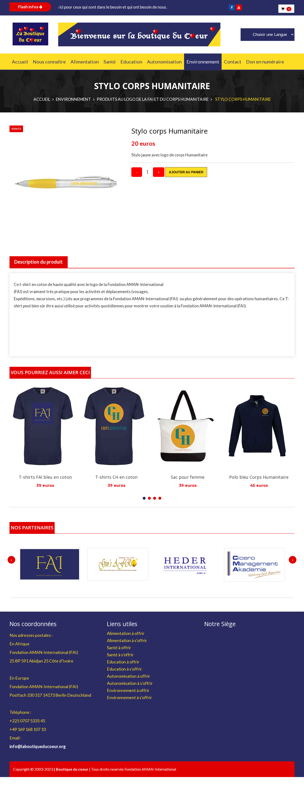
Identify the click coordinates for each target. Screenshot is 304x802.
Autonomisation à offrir (128, 676)
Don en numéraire (265, 61)
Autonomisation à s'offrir (130, 683)
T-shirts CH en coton (55, 477)
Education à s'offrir (124, 669)
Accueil (20, 61)
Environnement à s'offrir (129, 697)
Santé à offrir (119, 647)
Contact (232, 61)
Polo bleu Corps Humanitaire (198, 477)
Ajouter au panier (186, 172)
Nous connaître (49, 61)
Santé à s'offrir (120, 654)
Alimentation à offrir (125, 633)
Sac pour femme (126, 477)
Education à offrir (123, 661)
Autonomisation (164, 61)
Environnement (202, 61)
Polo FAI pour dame (269, 477)
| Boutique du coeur (71, 769)
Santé (110, 61)
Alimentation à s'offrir (127, 640)
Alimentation (85, 61)
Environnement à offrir (128, 690)
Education (131, 61)
